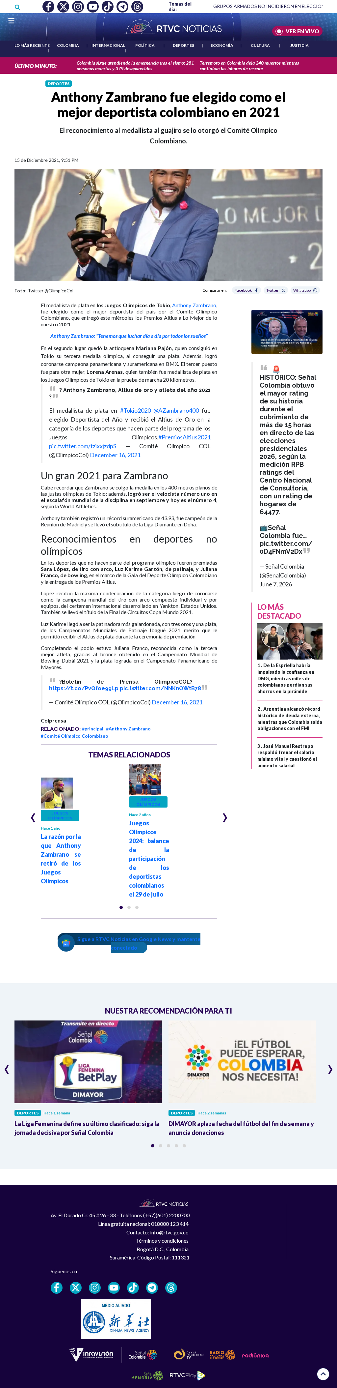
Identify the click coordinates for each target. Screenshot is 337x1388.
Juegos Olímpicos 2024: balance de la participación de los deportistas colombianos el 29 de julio (149, 858)
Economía (222, 45)
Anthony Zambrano (194, 305)
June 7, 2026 (276, 584)
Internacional (108, 45)
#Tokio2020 (135, 410)
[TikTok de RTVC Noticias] (133, 1288)
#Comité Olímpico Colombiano (74, 736)
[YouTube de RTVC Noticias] (114, 1288)
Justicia (299, 45)
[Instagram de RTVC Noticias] (95, 1288)
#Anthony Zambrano (128, 728)
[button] (121, 907)
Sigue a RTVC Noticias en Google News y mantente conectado (138, 943)
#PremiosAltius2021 (184, 437)
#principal (92, 728)
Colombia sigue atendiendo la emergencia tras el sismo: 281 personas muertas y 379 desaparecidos (135, 65)
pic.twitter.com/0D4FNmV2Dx (286, 547)
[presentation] (33, 815)
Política (145, 45)
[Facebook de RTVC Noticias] (57, 1288)
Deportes (183, 45)
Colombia (68, 45)
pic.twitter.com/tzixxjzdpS (82, 446)
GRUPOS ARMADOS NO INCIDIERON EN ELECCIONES (271, 6)
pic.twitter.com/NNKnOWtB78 (160, 688)
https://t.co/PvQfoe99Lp (83, 688)
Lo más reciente (32, 45)
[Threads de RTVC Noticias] (171, 1288)
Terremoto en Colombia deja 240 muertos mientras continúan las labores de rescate (249, 65)
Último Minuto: (35, 65)
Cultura (260, 45)
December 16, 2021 (115, 454)
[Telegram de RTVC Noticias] (152, 1288)
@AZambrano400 (176, 410)
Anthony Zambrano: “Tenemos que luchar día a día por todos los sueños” (129, 336)
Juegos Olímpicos (60, 815)
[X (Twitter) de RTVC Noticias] (76, 1288)
